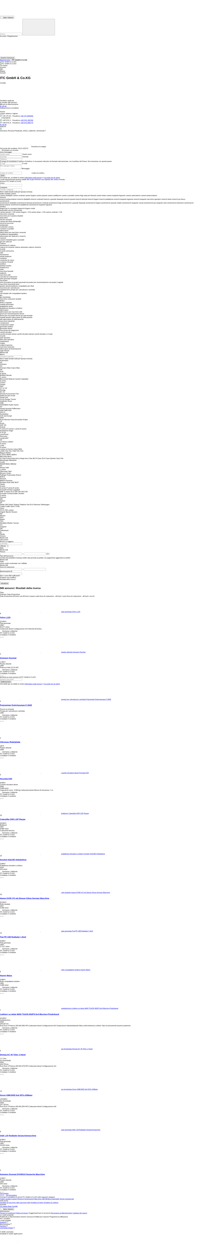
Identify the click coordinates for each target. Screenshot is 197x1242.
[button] (98, 47)
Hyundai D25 (6, 779)
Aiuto (9, 1206)
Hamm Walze (6, 975)
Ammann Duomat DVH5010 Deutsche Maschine (22, 1174)
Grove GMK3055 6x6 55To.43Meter (16, 1095)
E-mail (24, 163)
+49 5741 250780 (26, 120)
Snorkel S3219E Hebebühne (13, 860)
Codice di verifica (38, 173)
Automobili (55, 1199)
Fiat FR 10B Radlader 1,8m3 (13, 937)
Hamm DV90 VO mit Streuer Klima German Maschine (24, 898)
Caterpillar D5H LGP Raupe (12, 819)
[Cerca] (38, 27)
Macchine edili (39, 1199)
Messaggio (26, 168)
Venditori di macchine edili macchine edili (15, 1203)
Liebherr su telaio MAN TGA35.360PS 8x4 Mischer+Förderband (29, 1014)
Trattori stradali (5, 1199)
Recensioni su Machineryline (61, 1213)
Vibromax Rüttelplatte (10, 742)
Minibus (48, 1199)
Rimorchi (20, 1199)
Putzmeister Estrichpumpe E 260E (16, 705)
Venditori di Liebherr (51, 1203)
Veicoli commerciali (67, 1199)
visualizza (4, 583)
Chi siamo (3, 1206)
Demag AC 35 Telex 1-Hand (13, 1055)
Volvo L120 (5, 617)
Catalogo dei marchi (79, 1213)
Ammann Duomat (8, 658)
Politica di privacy (22, 1213)
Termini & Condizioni (7, 1213)
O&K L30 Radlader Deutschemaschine (18, 1136)
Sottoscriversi (6, 682)
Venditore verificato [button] (7, 100)
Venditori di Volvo (37, 1203)
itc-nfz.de (3, 106)
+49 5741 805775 (26, 123)
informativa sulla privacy (33, 178)
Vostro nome (27, 154)
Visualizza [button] (16, 116)
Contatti (15, 1206)
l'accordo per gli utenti (52, 178)
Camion (14, 1199)
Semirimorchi (29, 1199)
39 (7, 1195)
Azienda (25, 157)
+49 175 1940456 (26, 116)
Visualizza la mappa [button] (38, 146)
